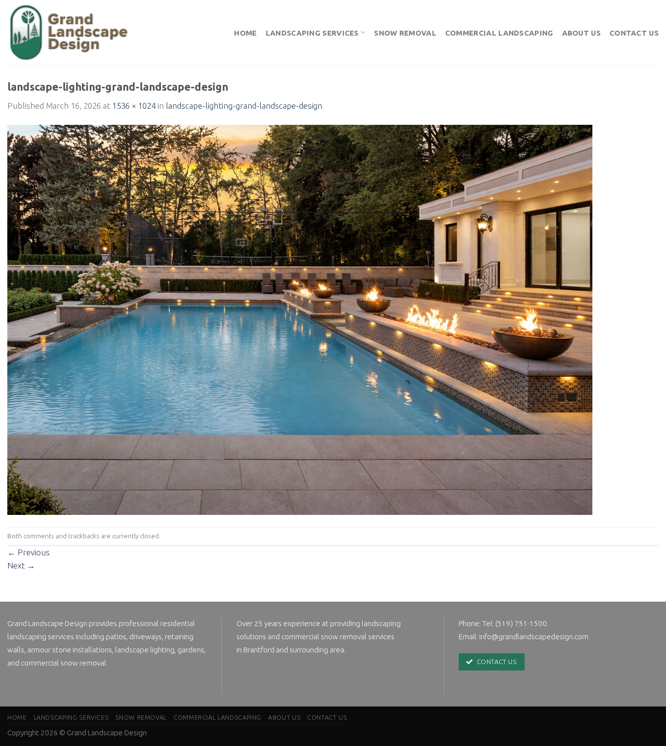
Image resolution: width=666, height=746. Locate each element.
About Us (581, 33)
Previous (28, 552)
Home (245, 33)
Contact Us (634, 33)
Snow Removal (405, 33)
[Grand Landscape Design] (71, 32)
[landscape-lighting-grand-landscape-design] (299, 318)
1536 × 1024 (134, 105)
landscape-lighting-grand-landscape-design (244, 105)
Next (21, 565)
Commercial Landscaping (499, 33)
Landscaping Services (312, 33)
